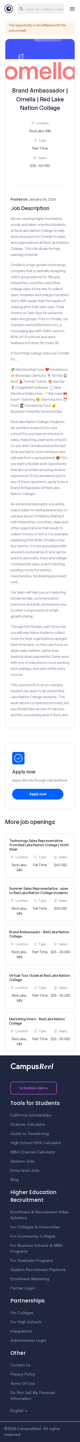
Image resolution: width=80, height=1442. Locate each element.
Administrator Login (28, 1341)
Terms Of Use (22, 1384)
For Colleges (22, 1313)
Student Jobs (22, 1161)
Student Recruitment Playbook (38, 1270)
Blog (14, 1180)
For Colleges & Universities (35, 1227)
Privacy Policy (22, 1374)
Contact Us (20, 1365)
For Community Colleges (33, 1236)
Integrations (21, 1331)
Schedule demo (33, 1088)
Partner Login (22, 1288)
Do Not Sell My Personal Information (32, 1396)
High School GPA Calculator (35, 1143)
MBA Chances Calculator (32, 1152)
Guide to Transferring (29, 1134)
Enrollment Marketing (29, 1279)
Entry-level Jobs (25, 1171)
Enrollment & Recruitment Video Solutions (39, 1215)
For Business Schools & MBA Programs (36, 1248)
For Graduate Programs (31, 1261)
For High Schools (26, 1322)
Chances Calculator (27, 1125)
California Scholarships (31, 1115)
